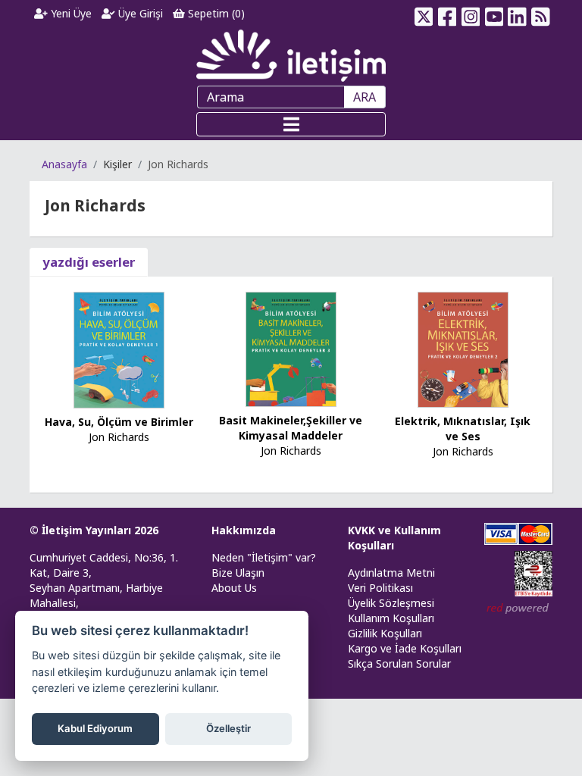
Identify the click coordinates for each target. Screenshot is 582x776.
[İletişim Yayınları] (291, 55)
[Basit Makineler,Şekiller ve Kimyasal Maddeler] (291, 348)
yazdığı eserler (88, 262)
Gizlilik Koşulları (385, 633)
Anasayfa (64, 164)
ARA (364, 97)
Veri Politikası (380, 587)
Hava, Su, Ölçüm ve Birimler (119, 422)
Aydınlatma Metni (391, 572)
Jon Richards (119, 437)
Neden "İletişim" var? (263, 557)
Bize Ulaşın (237, 572)
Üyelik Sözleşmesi (391, 603)
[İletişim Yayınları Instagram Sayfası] (471, 13)
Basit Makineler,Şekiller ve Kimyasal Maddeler (290, 428)
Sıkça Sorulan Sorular (399, 663)
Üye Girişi (139, 13)
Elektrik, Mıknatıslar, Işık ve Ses (462, 428)
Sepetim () (215, 13)
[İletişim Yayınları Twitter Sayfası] (424, 13)
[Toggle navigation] (291, 124)
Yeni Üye (70, 13)
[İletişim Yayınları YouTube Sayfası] (493, 13)
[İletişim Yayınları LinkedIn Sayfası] (517, 13)
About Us (234, 587)
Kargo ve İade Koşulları (405, 648)
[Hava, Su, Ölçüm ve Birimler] (119, 349)
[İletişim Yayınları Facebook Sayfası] (447, 13)
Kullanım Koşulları (391, 618)
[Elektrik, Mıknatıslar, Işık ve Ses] (463, 348)
